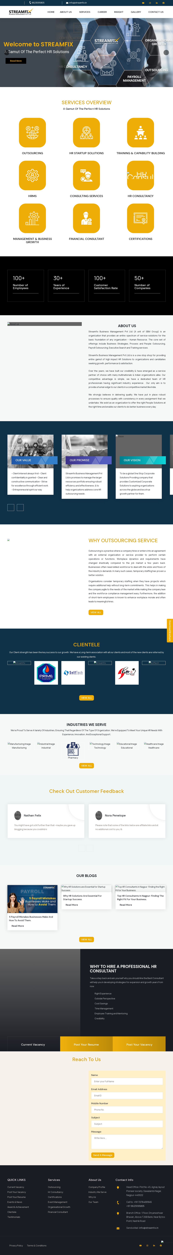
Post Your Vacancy (16, 1192)
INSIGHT (118, 12)
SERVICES (84, 12)
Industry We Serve (98, 1192)
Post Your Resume (16, 1197)
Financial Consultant (58, 1212)
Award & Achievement (18, 1207)
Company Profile (97, 1187)
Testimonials (13, 1217)
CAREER (102, 12)
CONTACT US (156, 12)
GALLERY (136, 12)
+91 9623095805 (135, 1206)
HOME (51, 12)
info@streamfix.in (78, 2)
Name (94, 1075)
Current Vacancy (15, 1187)
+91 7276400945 (143, 1202)
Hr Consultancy (55, 1192)
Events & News (14, 1202)
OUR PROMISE (135, 460)
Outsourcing (54, 1187)
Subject (95, 1117)
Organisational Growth (59, 1207)
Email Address (99, 1089)
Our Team (93, 1202)
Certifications (55, 1197)
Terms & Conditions (36, 1245)
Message (96, 1131)
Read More (14, 64)
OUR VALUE (79, 460)
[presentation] (10, 507)
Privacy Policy (16, 1245)
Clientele (11, 1212)
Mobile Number (99, 1103)
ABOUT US (66, 12)
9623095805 (38, 2)
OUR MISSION (26, 460)
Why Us (92, 1197)
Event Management (57, 1202)
